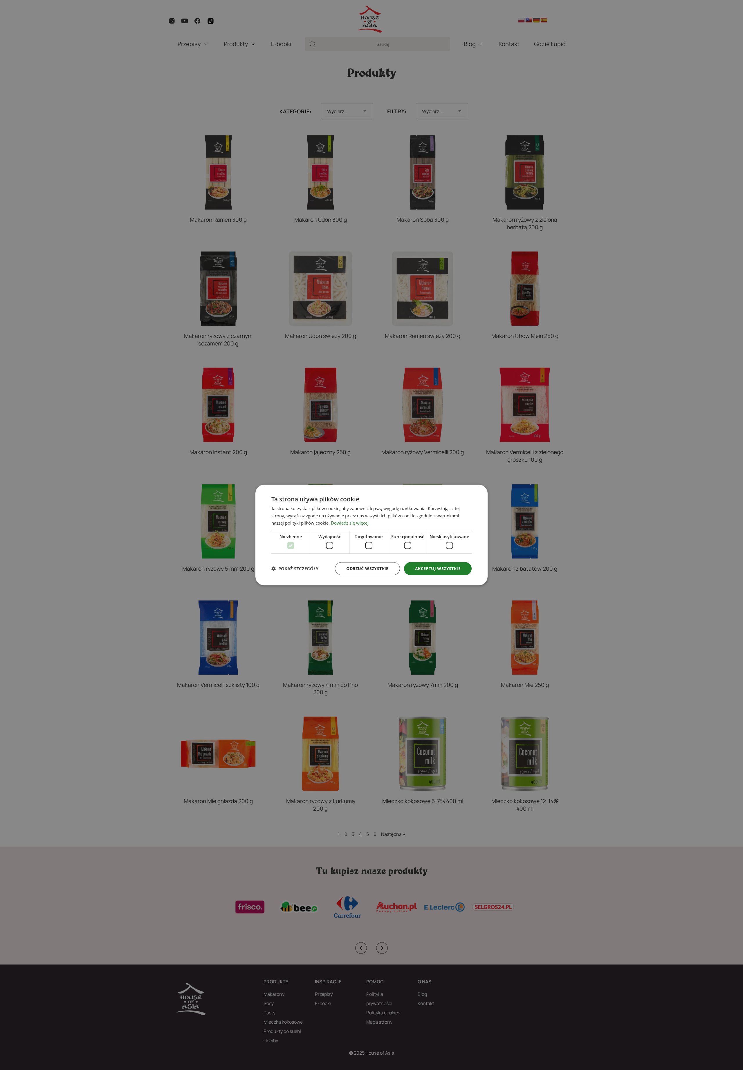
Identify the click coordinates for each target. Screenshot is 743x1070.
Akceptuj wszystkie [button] (438, 568)
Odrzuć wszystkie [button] (367, 568)
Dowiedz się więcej (350, 522)
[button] (294, 568)
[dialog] (371, 535)
